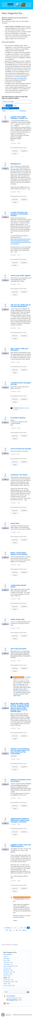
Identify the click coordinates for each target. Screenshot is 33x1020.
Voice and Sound (8, 985)
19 (7, 930)
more (28, 188)
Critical (16, 154)
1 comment (13, 362)
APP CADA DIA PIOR (18, 649)
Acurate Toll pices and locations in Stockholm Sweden (19, 214)
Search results (7, 979)
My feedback (23, 110)
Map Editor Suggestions (12, 998)
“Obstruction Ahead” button (18, 586)
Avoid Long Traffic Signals (20, 275)
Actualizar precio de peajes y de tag (21, 383)
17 (25, 927)
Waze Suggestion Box (12, 1000)
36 (16, 930)
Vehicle (5, 983)
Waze (8, 1003)
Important (24, 151)
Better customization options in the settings (19, 553)
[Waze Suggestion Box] (16, 4)
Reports (5, 976)
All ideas (6, 956)
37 (20, 930)
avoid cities (15, 523)
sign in (16, 944)
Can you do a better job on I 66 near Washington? (21, 305)
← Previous (7, 927)
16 (21, 927)
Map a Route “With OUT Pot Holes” (19, 349)
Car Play (6, 968)
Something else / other (9, 981)
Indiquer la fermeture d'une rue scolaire (21, 780)
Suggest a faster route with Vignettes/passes (21, 845)
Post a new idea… (8, 954)
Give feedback (11, 996)
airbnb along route (17, 619)
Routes (18, 143)
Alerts (5, 960)
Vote (5, 121)
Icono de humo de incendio (21, 449)
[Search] (28, 992)
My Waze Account (8, 972)
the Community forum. (23, 690)
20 (10, 930)
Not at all (15, 151)
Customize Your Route (19, 475)
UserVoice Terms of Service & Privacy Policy (22, 1014)
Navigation (6, 974)
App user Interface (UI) (9, 966)
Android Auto (7, 962)
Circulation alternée (18, 418)
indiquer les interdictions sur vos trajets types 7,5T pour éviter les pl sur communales (20, 751)
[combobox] (15, 992)
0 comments (13, 143)
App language (7, 964)
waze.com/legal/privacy (20, 78)
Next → (25, 930)
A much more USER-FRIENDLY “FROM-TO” (19, 117)
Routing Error (16, 164)
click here (15, 694)
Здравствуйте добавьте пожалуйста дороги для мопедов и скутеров (20, 820)
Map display (6, 970)
